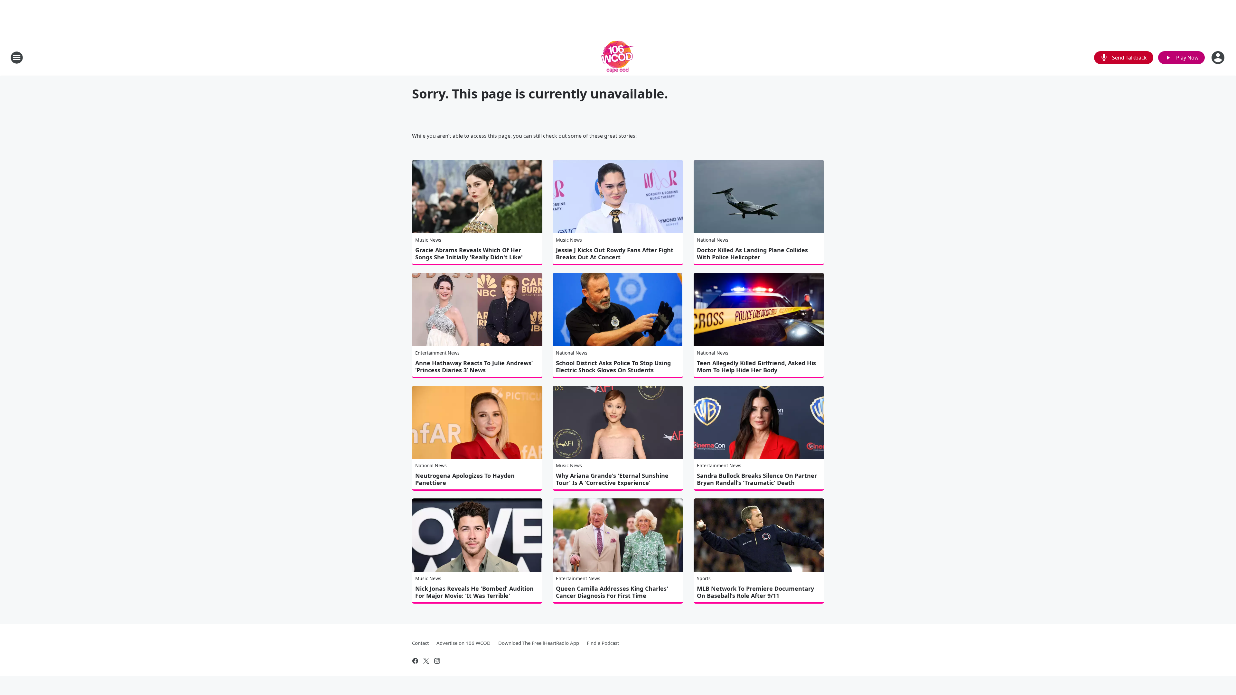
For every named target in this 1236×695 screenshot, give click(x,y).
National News (712, 240)
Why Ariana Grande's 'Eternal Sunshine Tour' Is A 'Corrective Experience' (612, 479)
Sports (704, 578)
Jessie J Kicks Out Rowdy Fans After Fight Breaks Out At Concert (614, 253)
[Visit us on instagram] (437, 661)
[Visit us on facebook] (415, 661)
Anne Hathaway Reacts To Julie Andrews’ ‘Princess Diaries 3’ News (474, 366)
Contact (420, 643)
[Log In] (1219, 57)
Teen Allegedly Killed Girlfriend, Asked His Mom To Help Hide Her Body (756, 366)
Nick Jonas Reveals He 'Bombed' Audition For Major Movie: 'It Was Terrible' (474, 592)
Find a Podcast (603, 643)
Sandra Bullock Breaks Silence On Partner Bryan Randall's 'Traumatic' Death (757, 479)
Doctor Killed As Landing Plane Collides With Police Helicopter (752, 253)
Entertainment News (437, 353)
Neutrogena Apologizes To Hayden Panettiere (465, 479)
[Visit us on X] (426, 661)
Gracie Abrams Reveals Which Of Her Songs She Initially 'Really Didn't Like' (469, 253)
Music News (428, 240)
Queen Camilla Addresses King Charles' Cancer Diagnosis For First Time (612, 592)
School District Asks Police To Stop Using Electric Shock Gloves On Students (613, 366)
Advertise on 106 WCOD (463, 643)
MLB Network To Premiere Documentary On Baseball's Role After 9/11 (755, 592)
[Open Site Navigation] (16, 57)
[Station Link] (618, 57)
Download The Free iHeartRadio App (538, 643)
